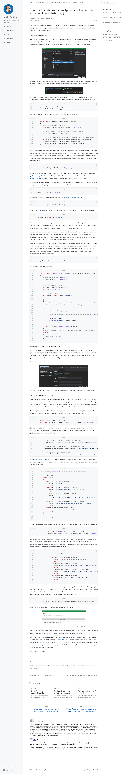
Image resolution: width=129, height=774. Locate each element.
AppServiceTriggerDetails (37, 176)
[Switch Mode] (4, 767)
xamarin (105, 37)
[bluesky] (7, 770)
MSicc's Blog (11, 17)
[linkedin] (4, 770)
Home (31, 2)
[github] (8, 767)
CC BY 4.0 (45, 675)
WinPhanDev (111, 44)
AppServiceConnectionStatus (45, 459)
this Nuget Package (42, 642)
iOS (110, 37)
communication (81, 665)
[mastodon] (15, 767)
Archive (33, 662)
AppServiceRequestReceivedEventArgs (71, 197)
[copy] (96, 103)
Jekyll (96, 769)
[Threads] (86, 675)
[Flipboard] (81, 675)
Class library (73, 665)
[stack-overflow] (12, 767)
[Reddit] (84, 675)
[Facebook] (92, 675)
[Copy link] (97, 675)
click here (64, 640)
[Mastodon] (70, 675)
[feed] (11, 770)
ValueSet (41, 210)
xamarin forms (116, 37)
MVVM (110, 41)
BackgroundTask (64, 665)
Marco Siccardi (35, 20)
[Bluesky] (73, 675)
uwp (31, 668)
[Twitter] (89, 675)
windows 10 (37, 668)
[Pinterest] (78, 675)
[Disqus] (63, 740)
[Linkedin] (76, 675)
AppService (41, 665)
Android (105, 41)
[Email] (94, 675)
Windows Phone (113, 34)
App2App (34, 665)
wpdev (105, 34)
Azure (104, 44)
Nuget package (91, 665)
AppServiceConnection (36, 178)
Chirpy (88, 769)
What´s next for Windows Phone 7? (112, 12)
